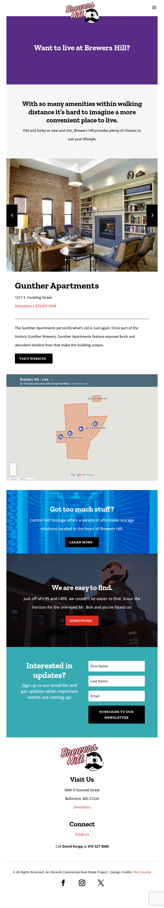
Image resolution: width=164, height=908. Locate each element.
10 (98, 259)
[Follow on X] (100, 882)
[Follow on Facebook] (63, 882)
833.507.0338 (45, 306)
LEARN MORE (80, 542)
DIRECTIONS (81, 621)
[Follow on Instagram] (82, 882)
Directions (23, 306)
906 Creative (142, 872)
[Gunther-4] (82, 270)
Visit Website (32, 359)
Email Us (82, 834)
